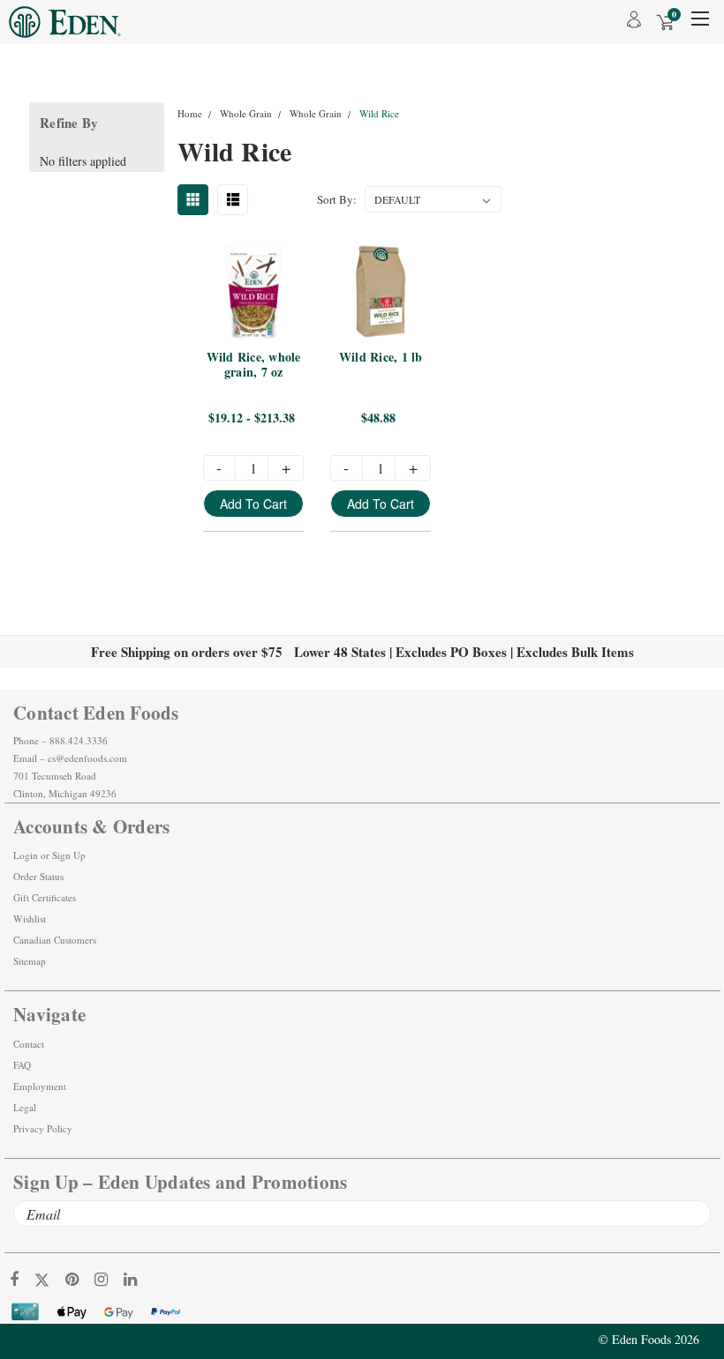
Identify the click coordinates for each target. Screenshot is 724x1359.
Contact (28, 1043)
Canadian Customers (54, 939)
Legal (24, 1107)
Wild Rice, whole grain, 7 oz (255, 365)
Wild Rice (379, 113)
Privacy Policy (42, 1128)
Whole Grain (246, 113)
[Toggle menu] (699, 24)
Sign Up (69, 855)
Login (25, 855)
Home (189, 113)
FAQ (22, 1065)
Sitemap (29, 960)
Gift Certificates (44, 897)
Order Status (38, 876)
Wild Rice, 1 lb (381, 357)
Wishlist (29, 918)
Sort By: (337, 199)
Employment (39, 1086)
